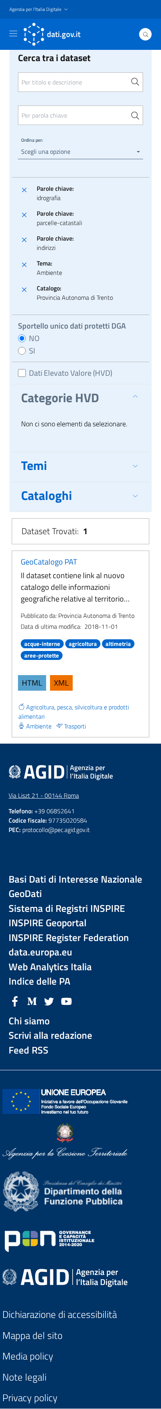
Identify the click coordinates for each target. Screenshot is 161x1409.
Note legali (24, 1377)
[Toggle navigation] (13, 33)
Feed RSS (28, 1050)
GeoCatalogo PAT (49, 562)
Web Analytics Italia (50, 967)
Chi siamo (29, 1021)
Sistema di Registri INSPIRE (67, 908)
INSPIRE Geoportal (47, 923)
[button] (39, 9)
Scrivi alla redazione (50, 1035)
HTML (32, 683)
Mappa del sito (32, 1335)
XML (61, 683)
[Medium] (32, 1000)
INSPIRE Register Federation (69, 938)
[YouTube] (66, 1000)
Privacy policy (29, 1398)
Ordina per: (32, 140)
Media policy (27, 1356)
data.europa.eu (40, 952)
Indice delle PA (39, 981)
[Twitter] (49, 1000)
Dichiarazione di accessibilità (59, 1314)
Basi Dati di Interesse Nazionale (75, 879)
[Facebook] (15, 1000)
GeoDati (25, 894)
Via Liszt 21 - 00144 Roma (44, 795)
